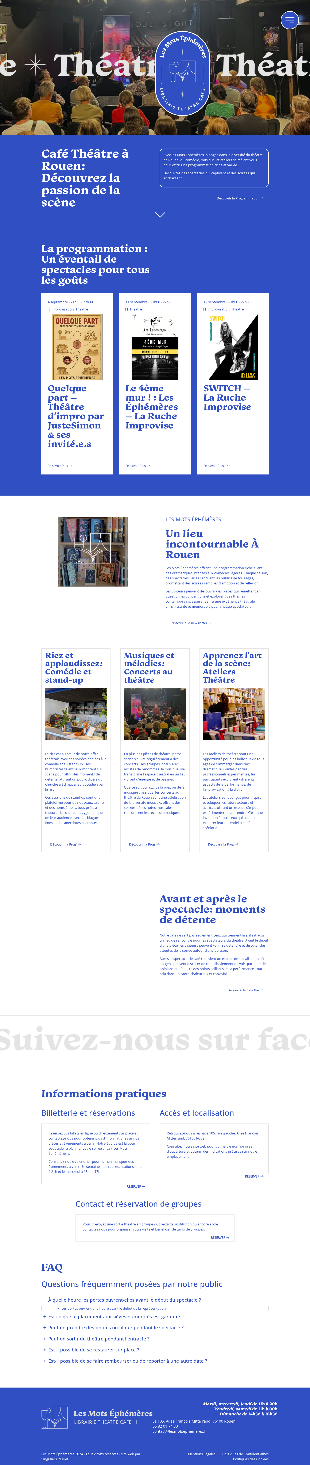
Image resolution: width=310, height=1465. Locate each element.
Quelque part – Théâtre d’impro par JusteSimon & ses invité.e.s (76, 416)
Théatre (81, 309)
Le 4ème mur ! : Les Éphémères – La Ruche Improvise (151, 407)
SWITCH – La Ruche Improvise (227, 398)
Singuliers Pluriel (54, 1459)
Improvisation (63, 309)
